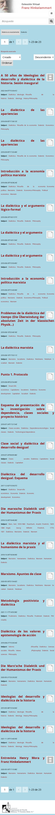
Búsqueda (51, 21)
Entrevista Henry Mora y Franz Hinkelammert (22, 760)
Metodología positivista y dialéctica (22, 602)
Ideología (20, 94)
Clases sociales (14, 428)
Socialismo (21, 359)
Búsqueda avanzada (8, 51)
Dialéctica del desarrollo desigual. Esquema (22, 476)
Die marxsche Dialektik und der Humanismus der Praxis (22, 511)
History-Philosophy (30, 98)
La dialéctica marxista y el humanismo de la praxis (22, 545)
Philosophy (36, 221)
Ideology (19, 98)
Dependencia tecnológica (39, 428)
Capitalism (16, 394)
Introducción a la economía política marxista (22, 173)
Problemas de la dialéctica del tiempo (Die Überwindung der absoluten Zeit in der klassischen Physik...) (27, 319)
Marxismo (11, 190)
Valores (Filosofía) (23, 647)
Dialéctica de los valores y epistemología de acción (22, 633)
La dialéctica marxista (17, 348)
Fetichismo (39, 359)
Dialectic (11, 98)
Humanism (48, 558)
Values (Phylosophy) (28, 650)
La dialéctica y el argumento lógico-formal (22, 207)
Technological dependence (25, 432)
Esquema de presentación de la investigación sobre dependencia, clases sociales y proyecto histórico (27, 411)
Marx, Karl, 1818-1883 (17, 524)
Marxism (13, 194)
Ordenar (7, 63)
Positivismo (13, 616)
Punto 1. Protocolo (14, 374)
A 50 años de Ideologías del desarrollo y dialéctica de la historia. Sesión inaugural (22, 79)
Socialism (24, 394)
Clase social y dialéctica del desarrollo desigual (22, 445)
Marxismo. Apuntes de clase (21, 574)
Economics (16, 497)
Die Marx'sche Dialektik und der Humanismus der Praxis (22, 668)
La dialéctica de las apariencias (22, 112)
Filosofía (20, 221)
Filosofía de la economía (26, 125)
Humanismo (21, 558)
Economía (14, 493)
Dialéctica (12, 94)
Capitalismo (15, 390)
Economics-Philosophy (32, 190)
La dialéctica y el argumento (21, 233)
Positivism (38, 616)
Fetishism (48, 359)
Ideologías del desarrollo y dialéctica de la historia (22, 698)
